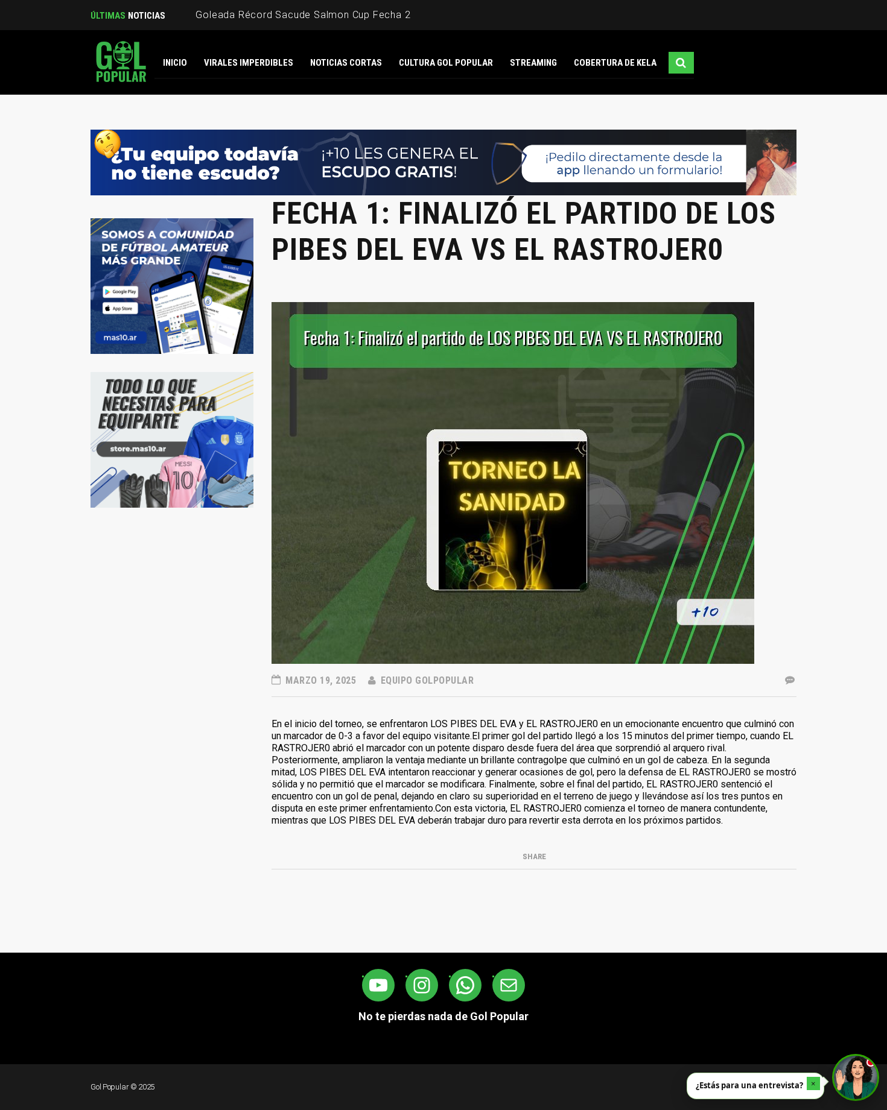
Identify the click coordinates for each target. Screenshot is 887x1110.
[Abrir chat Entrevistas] (855, 1077)
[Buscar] (681, 63)
